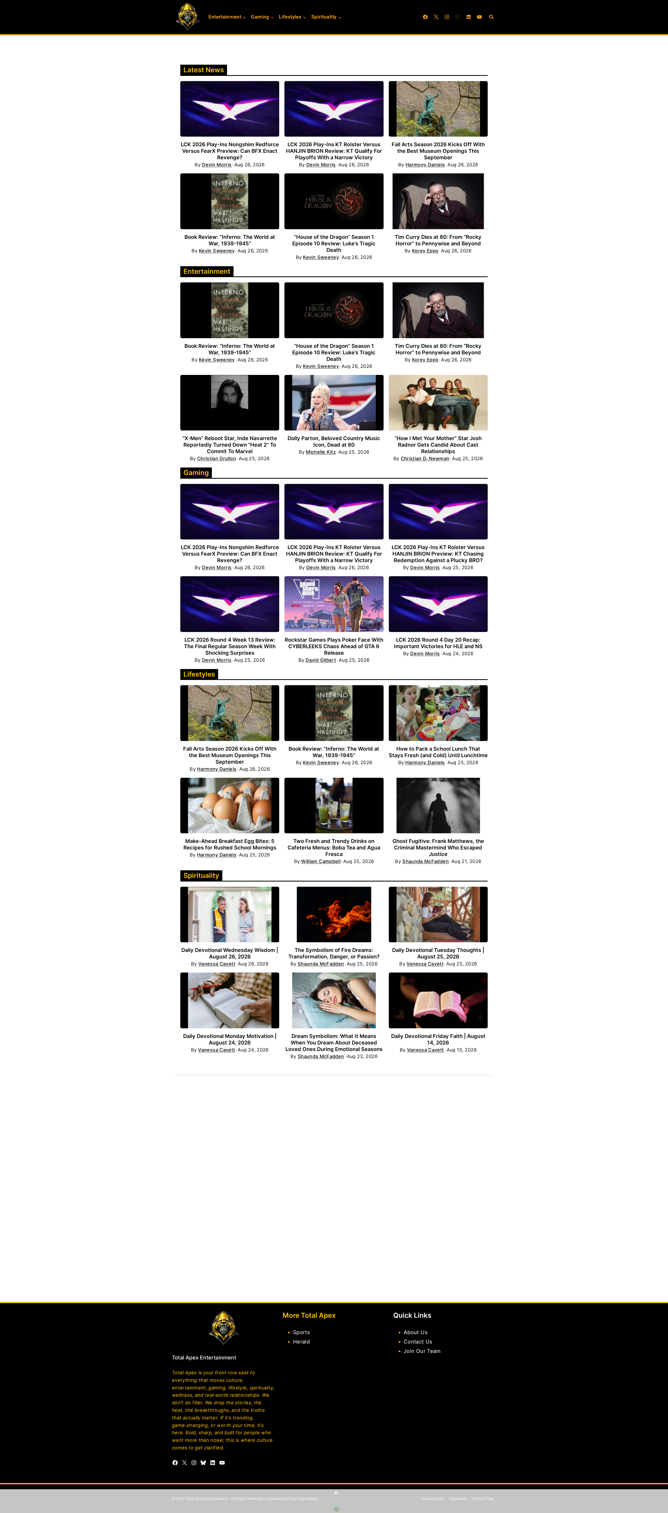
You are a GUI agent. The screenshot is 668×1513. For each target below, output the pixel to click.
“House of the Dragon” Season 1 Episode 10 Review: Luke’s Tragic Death (333, 243)
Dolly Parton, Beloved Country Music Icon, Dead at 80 (334, 441)
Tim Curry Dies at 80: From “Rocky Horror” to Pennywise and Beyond (438, 240)
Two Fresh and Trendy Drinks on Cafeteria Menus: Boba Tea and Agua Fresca (334, 847)
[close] (336, 1492)
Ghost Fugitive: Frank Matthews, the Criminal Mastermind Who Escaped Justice (438, 847)
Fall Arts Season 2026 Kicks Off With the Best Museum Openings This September (438, 151)
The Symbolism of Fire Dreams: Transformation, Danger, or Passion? (334, 953)
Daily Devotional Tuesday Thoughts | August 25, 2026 (438, 953)
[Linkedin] (468, 17)
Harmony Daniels (425, 164)
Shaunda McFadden (425, 861)
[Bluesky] (457, 17)
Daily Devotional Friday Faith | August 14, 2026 (438, 1039)
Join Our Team (422, 1351)
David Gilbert (321, 660)
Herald (301, 1342)
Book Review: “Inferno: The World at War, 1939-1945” (229, 240)
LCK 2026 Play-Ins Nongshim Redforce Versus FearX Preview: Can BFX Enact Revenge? (230, 151)
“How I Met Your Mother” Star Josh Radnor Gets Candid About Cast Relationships (438, 444)
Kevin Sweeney (217, 250)
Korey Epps (425, 250)
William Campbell (321, 861)
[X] (436, 17)
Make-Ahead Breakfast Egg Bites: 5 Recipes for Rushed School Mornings (229, 844)
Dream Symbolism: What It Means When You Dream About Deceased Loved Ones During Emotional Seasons (334, 1042)
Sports (301, 1332)
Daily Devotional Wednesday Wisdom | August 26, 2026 (229, 953)
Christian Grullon (216, 458)
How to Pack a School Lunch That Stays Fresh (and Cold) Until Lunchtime (438, 752)
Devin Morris (216, 164)
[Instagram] (447, 17)
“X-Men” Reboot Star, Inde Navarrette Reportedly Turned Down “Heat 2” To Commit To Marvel (229, 444)
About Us (415, 1332)
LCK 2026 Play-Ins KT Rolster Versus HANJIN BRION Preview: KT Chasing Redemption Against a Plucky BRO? (438, 553)
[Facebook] (425, 17)
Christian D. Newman (425, 458)
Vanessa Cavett (216, 964)
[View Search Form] (491, 17)
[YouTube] (479, 17)
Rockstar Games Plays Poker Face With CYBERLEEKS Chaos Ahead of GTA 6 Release (334, 646)
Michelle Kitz (321, 452)
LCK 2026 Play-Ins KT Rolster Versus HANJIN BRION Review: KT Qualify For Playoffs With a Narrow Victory (334, 151)
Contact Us (418, 1342)
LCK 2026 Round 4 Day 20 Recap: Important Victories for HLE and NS (438, 643)
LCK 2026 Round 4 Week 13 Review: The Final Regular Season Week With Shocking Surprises (230, 646)
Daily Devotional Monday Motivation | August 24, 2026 (230, 1039)
